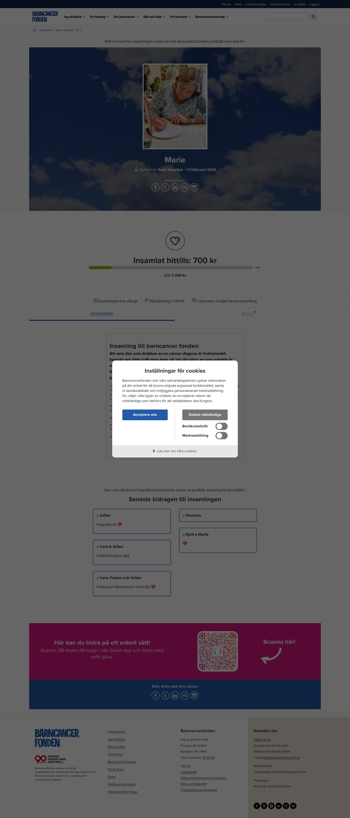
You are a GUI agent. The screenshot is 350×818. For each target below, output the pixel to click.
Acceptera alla (145, 414)
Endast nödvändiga (205, 414)
